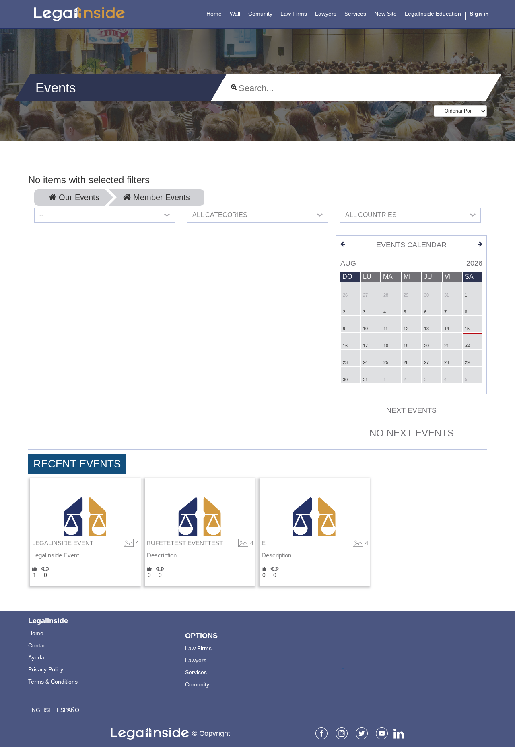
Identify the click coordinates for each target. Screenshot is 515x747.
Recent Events (77, 464)
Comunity (197, 684)
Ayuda (36, 657)
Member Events (160, 197)
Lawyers (195, 660)
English (40, 710)
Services (196, 672)
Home (35, 633)
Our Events (77, 197)
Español (69, 710)
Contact (38, 645)
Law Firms (198, 648)
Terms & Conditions (53, 681)
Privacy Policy (45, 669)
